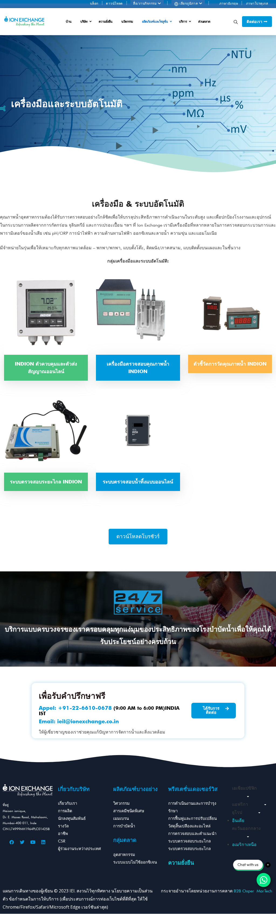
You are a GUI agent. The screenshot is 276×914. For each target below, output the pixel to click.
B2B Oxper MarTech (253, 890)
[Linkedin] (43, 842)
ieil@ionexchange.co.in (88, 721)
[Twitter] (22, 842)
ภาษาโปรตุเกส (257, 3)
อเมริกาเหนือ (244, 844)
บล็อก (94, 3)
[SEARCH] (236, 22)
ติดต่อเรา (255, 21)
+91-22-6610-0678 (85, 708)
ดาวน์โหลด (114, 3)
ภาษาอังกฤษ (228, 3)
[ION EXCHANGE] (24, 21)
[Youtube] (32, 842)
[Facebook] (11, 842)
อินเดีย (238, 820)
